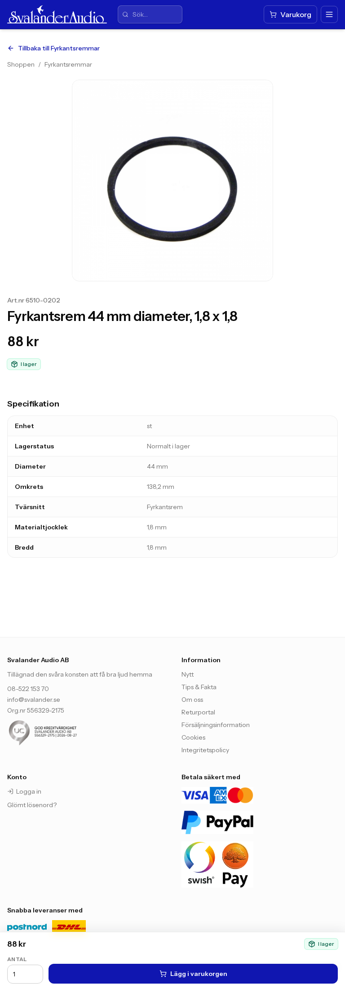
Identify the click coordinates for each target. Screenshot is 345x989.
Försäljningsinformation (215, 725)
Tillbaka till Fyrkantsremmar (59, 48)
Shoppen (21, 64)
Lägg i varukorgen (198, 974)
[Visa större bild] (172, 180)
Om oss (192, 699)
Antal (17, 959)
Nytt (187, 674)
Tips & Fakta (199, 687)
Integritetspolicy (205, 750)
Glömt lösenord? (32, 805)
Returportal (198, 712)
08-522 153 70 (28, 689)
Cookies (193, 737)
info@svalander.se (33, 699)
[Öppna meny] (329, 14)
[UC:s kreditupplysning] (61, 732)
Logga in (28, 791)
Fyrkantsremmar (68, 64)
